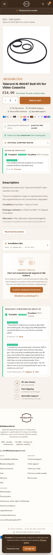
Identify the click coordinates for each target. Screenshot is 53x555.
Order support (33, 464)
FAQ (1, 483)
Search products (6, 469)
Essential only (13, 548)
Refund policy (5, 492)
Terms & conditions (7, 506)
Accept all (29, 548)
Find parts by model (28, 10)
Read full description (14, 232)
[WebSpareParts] (26, 4)
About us (3, 478)
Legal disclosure (6, 510)
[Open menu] (4, 4)
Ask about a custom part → (26, 296)
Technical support (35, 459)
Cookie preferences (8, 515)
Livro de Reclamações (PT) (10, 520)
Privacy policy (5, 496)
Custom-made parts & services (26, 290)
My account (32, 478)
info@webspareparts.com (14, 451)
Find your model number (37, 473)
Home (4, 19)
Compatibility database (9, 459)
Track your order (34, 469)
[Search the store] (43, 4)
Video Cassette (14, 19)
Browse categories (7, 464)
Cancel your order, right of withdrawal (14, 501)
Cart (1, 473)
